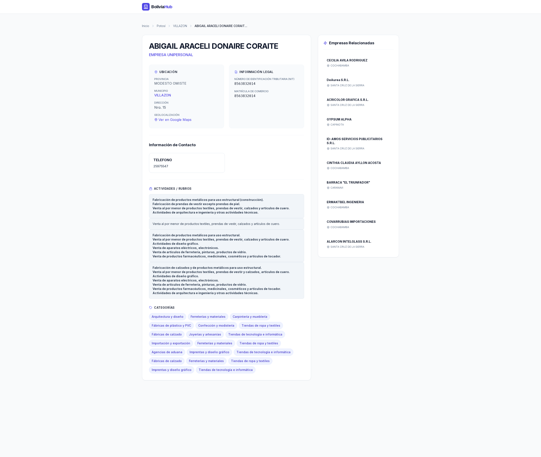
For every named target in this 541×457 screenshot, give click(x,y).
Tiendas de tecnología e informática (255, 334)
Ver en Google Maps (174, 120)
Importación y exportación (171, 343)
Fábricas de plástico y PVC (171, 325)
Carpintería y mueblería (250, 316)
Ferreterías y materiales (208, 316)
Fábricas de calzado (167, 334)
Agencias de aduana (167, 352)
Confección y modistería (216, 325)
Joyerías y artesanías (205, 334)
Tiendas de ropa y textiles (261, 325)
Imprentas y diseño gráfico (209, 352)
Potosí (161, 26)
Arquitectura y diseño (167, 316)
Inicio (145, 26)
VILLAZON (180, 26)
